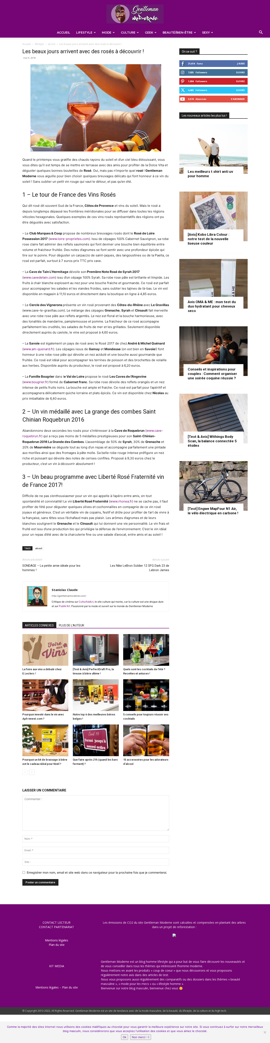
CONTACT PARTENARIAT (56, 927)
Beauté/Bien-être (178, 32)
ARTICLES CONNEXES (39, 625)
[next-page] (31, 772)
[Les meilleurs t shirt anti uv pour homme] (213, 149)
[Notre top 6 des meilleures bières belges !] (96, 695)
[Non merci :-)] (265, 1032)
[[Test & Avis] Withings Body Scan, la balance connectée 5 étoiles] (213, 418)
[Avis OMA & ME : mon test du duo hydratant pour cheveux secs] (213, 284)
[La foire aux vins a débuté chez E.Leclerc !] (45, 650)
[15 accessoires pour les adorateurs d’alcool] (146, 740)
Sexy (206, 32)
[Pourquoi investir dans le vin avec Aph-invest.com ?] (45, 695)
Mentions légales (56, 940)
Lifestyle (84, 32)
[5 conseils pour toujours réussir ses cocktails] (146, 695)
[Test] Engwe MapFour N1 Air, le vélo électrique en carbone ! (213, 511)
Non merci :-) (140, 1037)
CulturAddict (86, 601)
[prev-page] (25, 772)
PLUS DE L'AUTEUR (71, 625)
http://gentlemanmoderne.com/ (69, 595)
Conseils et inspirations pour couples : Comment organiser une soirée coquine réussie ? (212, 373)
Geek (149, 32)
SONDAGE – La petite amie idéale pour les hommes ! (51, 568)
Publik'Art (64, 606)
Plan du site (57, 945)
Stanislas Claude (65, 590)
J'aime (241, 63)
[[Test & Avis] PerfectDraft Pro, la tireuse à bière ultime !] (96, 650)
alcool (51, 44)
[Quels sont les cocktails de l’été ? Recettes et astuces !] (146, 650)
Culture (128, 32)
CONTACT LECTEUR (56, 922)
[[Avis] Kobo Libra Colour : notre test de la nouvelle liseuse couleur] (213, 216)
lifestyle (39, 44)
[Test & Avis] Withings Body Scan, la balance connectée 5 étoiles (212, 441)
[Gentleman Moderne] (135, 13)
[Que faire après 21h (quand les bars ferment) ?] (96, 740)
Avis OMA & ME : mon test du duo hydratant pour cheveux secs (212, 306)
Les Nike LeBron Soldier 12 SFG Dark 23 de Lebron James (139, 568)
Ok (124, 1037)
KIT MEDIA (56, 966)
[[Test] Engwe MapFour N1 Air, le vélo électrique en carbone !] (213, 486)
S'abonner (238, 99)
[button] (261, 33)
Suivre (240, 72)
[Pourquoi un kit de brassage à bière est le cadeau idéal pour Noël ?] (45, 740)
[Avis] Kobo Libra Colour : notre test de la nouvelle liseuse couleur (208, 238)
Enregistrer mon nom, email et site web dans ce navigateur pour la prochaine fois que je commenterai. (97, 872)
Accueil (63, 32)
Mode (106, 32)
